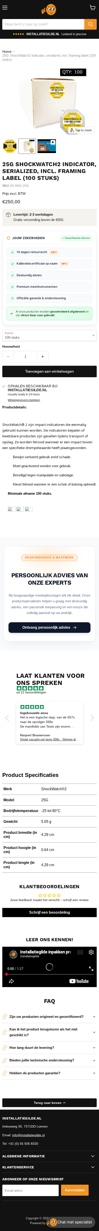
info (54, 252)
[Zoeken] (90, 24)
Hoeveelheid (11, 346)
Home (7, 51)
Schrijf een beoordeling (49, 912)
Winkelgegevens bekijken (24, 400)
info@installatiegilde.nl (28, 1135)
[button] (8, 718)
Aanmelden (75, 1190)
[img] (51, 688)
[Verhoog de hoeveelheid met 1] (43, 356)
